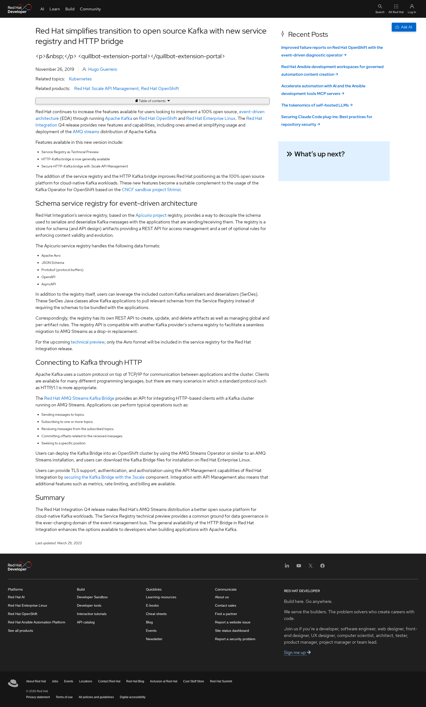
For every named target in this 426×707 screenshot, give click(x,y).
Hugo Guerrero (102, 69)
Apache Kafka (118, 118)
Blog (149, 622)
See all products (20, 631)
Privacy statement (38, 697)
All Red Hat (396, 12)
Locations (85, 681)
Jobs (55, 681)
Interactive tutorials (91, 614)
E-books (152, 605)
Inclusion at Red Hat (163, 681)
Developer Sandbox (92, 597)
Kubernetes (80, 79)
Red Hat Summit (221, 681)
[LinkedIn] (287, 567)
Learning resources (161, 597)
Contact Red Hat (109, 681)
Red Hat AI (16, 597)
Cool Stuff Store (193, 681)
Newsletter (154, 639)
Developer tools (89, 605)
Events (151, 631)
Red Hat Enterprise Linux (210, 118)
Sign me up (295, 652)
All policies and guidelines (96, 697)
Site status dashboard (232, 631)
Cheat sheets (156, 614)
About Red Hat (36, 681)
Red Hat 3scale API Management (106, 88)
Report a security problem (235, 639)
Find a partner (226, 614)
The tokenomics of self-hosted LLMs (315, 105)
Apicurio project (151, 215)
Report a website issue (232, 622)
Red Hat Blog (135, 681)
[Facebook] (322, 567)
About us (222, 597)
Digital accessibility (132, 697)
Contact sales (225, 605)
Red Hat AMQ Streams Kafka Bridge (79, 398)
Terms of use (64, 697)
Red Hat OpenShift (160, 88)
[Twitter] (311, 567)
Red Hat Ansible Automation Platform (36, 622)
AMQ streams (86, 131)
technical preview (88, 342)
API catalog (86, 622)
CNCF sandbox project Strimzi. (152, 189)
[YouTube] (299, 567)
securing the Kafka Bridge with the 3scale (104, 477)
